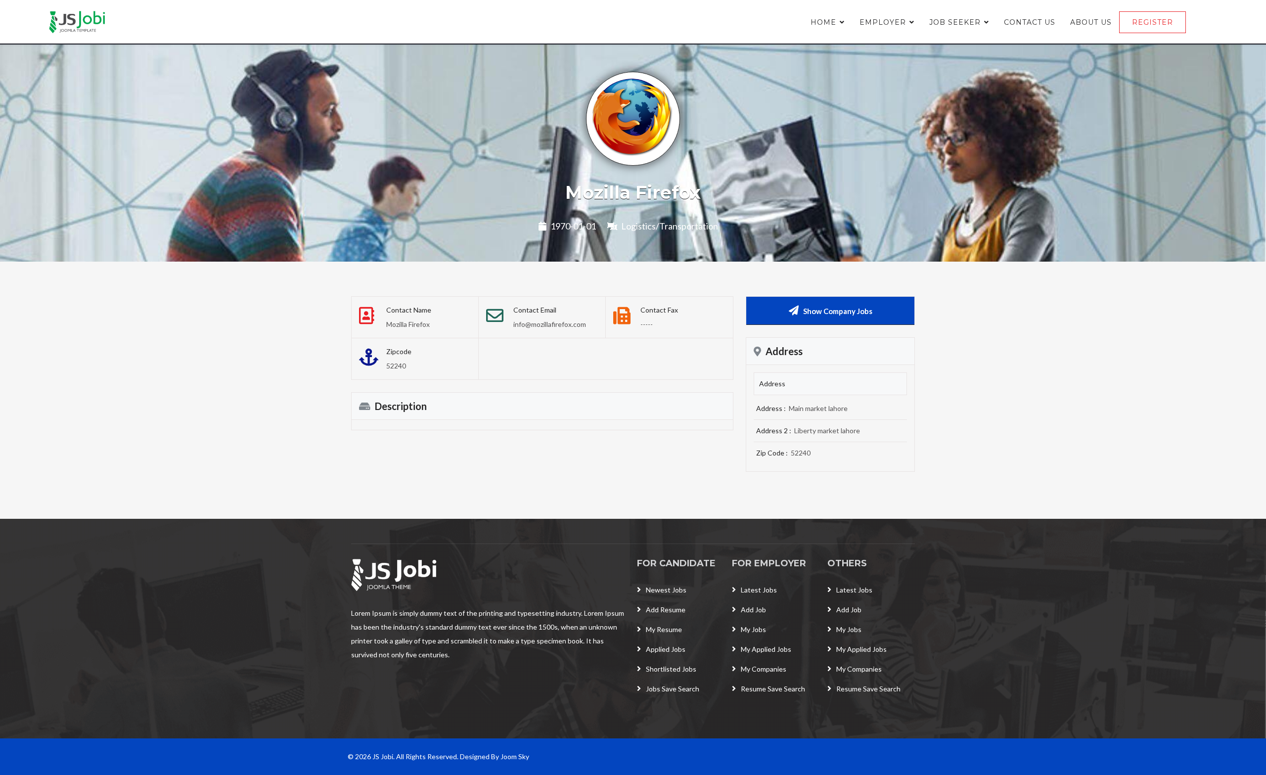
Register (1152, 22)
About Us (1091, 22)
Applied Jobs (665, 649)
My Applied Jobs (766, 649)
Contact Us (1029, 22)
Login (1215, 22)
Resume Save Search (773, 688)
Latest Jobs (759, 590)
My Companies (763, 669)
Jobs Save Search (672, 688)
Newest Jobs (666, 590)
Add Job (753, 609)
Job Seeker (955, 22)
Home (823, 22)
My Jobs (753, 629)
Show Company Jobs (837, 311)
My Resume (664, 629)
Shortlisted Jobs (671, 669)
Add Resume (665, 609)
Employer (882, 22)
